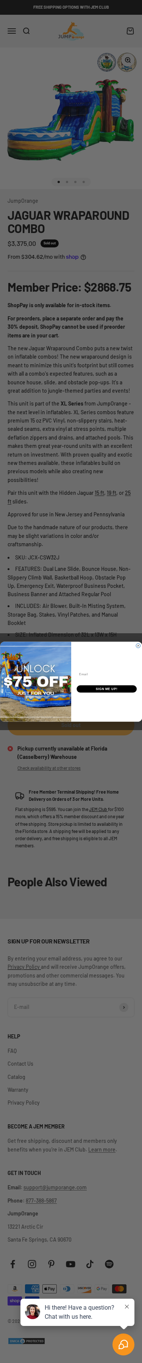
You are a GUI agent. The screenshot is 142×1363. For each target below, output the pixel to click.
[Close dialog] (138, 645)
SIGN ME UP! (106, 688)
